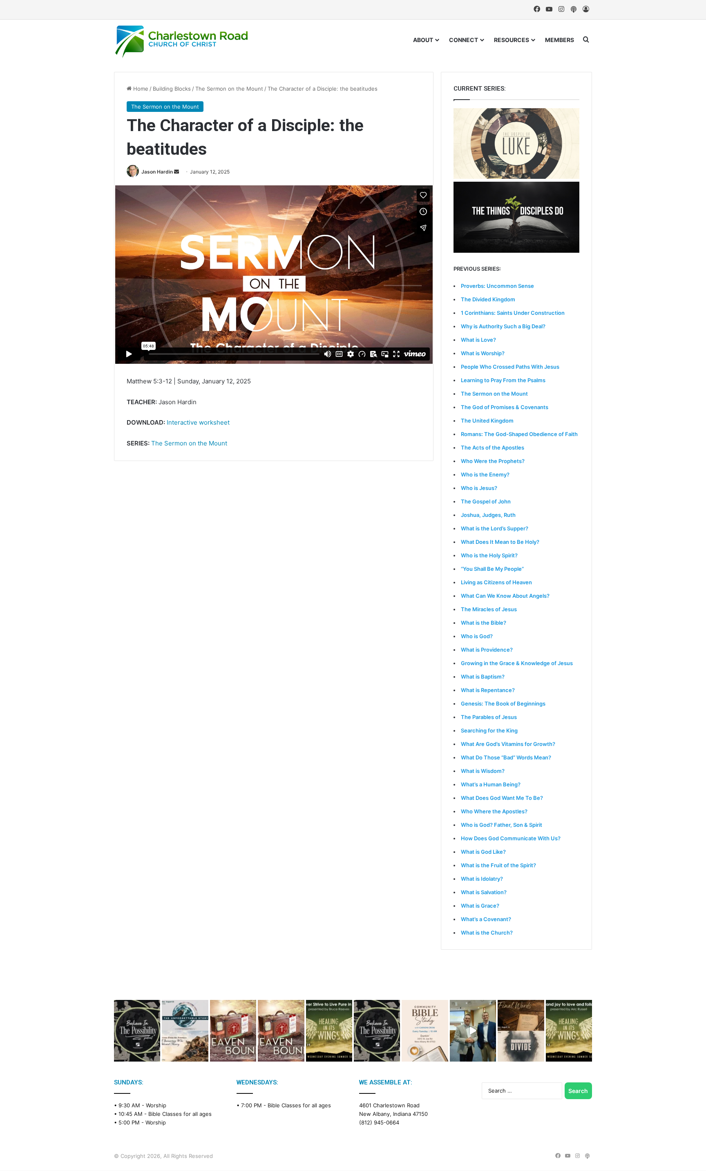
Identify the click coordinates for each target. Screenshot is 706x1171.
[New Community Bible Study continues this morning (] (425, 1031)
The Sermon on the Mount (229, 88)
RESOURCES (511, 39)
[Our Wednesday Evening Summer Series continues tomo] (329, 1031)
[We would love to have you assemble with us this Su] (185, 1031)
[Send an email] (176, 172)
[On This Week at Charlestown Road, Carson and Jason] (281, 1031)
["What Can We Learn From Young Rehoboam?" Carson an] (233, 1031)
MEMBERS (559, 39)
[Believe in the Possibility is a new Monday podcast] (137, 1031)
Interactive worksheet (198, 422)
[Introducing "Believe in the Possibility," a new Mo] (377, 1031)
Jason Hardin (157, 172)
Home (140, 88)
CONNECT (463, 39)
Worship (156, 1105)
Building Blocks (172, 88)
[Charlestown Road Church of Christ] (181, 42)
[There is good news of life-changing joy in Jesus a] (473, 1031)
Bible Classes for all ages (180, 1114)
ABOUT (423, 39)
